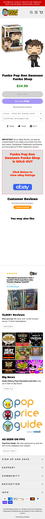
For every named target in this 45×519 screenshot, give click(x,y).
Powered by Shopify (22, 517)
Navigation (11, 484)
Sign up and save (16, 459)
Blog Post (10, 451)
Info (5, 492)
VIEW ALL (9, 389)
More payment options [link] (22, 107)
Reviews (8, 326)
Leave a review (22, 207)
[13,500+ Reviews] (22, 290)
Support (8, 467)
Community (11, 476)
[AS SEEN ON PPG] (22, 415)
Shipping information (16, 119)
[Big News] (22, 353)
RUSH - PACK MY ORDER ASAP (19, 113)
